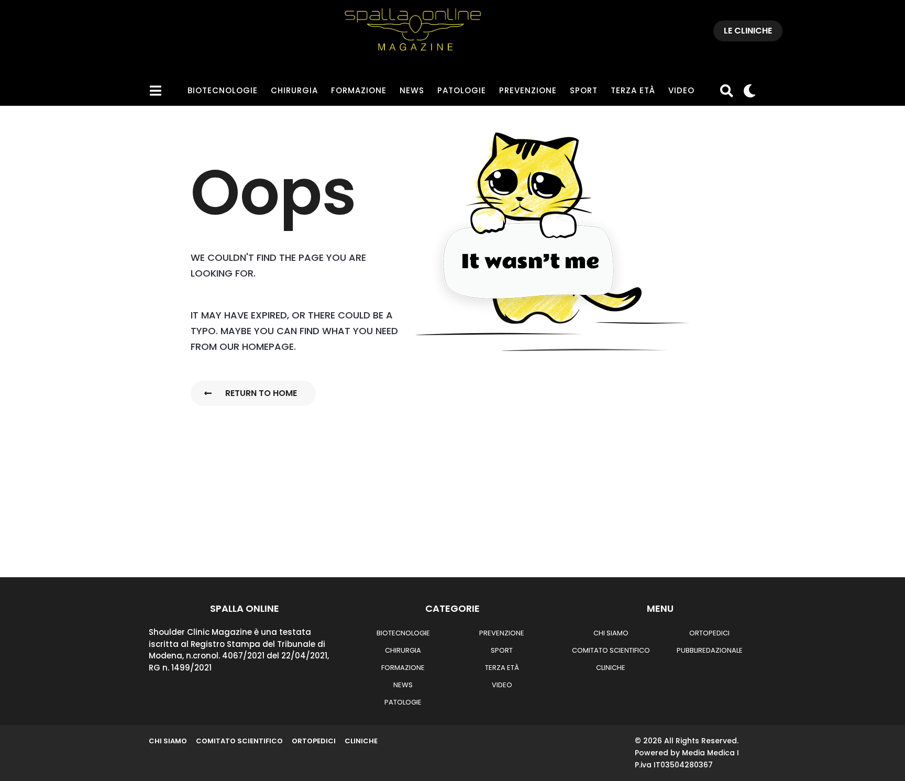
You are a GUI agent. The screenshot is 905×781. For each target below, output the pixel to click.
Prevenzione (528, 90)
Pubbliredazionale (710, 650)
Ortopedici (709, 633)
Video (681, 90)
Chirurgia (294, 90)
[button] (155, 90)
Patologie (461, 90)
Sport (584, 90)
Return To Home (261, 393)
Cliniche (610, 668)
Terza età (633, 90)
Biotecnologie (222, 90)
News (412, 90)
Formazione (359, 90)
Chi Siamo (610, 633)
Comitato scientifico (611, 650)
